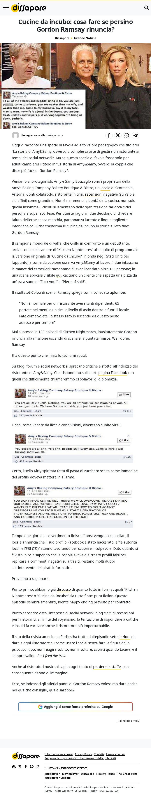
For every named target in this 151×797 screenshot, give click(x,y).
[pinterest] (32, 766)
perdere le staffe (107, 666)
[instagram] (37, 766)
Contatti (99, 754)
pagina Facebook (112, 372)
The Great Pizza (127, 774)
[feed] (14, 766)
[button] (109, 135)
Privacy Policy (83, 754)
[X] (20, 766)
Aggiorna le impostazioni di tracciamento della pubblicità (80, 758)
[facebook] (26, 766)
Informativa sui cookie (59, 754)
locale (105, 187)
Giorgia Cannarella (34, 135)
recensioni (93, 194)
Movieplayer (70, 774)
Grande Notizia (85, 38)
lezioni (125, 636)
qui (58, 275)
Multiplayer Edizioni (58, 777)
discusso (64, 589)
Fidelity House (105, 774)
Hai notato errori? (128, 720)
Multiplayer (52, 774)
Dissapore (62, 38)
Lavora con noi (115, 754)
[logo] (28, 7)
